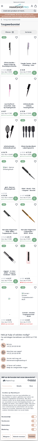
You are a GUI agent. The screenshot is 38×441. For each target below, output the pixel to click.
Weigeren (6, 436)
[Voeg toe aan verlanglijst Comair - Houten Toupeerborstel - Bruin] (35, 287)
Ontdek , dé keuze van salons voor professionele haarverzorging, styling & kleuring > (19, 15)
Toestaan (31, 436)
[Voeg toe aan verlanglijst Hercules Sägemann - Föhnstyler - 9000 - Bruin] (35, 204)
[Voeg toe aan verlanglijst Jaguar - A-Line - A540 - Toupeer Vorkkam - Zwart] (16, 246)
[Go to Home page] (19, 6)
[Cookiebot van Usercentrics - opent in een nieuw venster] (27, 380)
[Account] (32, 6)
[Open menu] (2, 6)
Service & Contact (19, 2)
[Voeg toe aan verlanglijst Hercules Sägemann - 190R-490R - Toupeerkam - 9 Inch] (16, 204)
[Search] (35, 11)
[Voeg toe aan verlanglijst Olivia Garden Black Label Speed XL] (35, 120)
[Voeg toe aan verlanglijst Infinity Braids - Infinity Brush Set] (16, 120)
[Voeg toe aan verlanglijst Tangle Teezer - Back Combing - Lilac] (35, 37)
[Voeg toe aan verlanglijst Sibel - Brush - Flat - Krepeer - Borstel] (35, 161)
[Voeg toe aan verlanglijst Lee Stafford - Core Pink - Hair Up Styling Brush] (16, 78)
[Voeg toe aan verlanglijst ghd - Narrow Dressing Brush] (16, 161)
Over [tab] (31, 386)
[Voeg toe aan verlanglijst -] (35, 246)
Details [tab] (19, 386)
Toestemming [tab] (7, 386)
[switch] (33, 421)
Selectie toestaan (19, 436)
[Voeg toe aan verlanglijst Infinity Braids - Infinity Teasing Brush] (35, 78)
